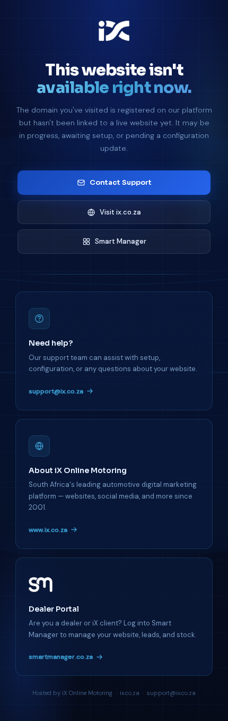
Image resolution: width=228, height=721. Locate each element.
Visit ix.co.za (120, 212)
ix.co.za (129, 693)
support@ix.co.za (56, 391)
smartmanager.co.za (61, 657)
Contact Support (121, 182)
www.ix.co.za (48, 530)
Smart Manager (120, 241)
